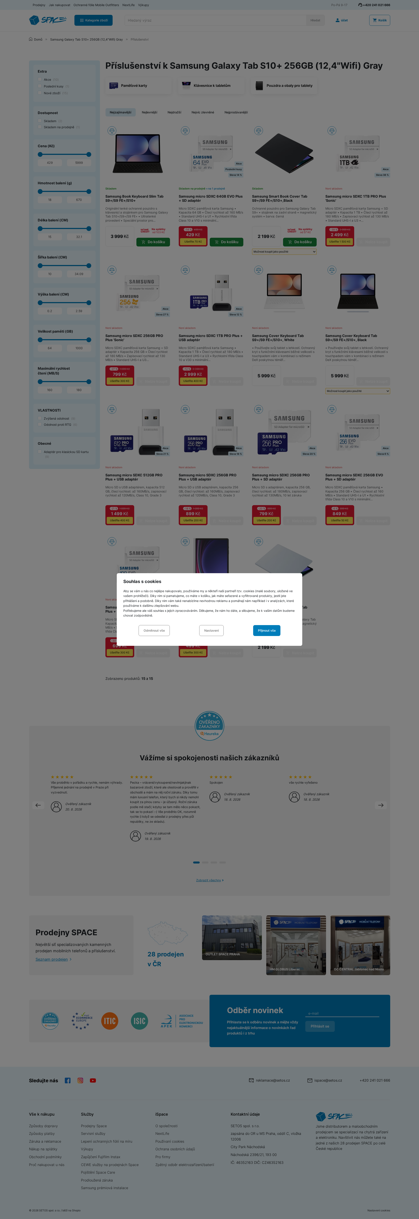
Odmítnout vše (154, 630)
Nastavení (211, 630)
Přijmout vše (267, 630)
